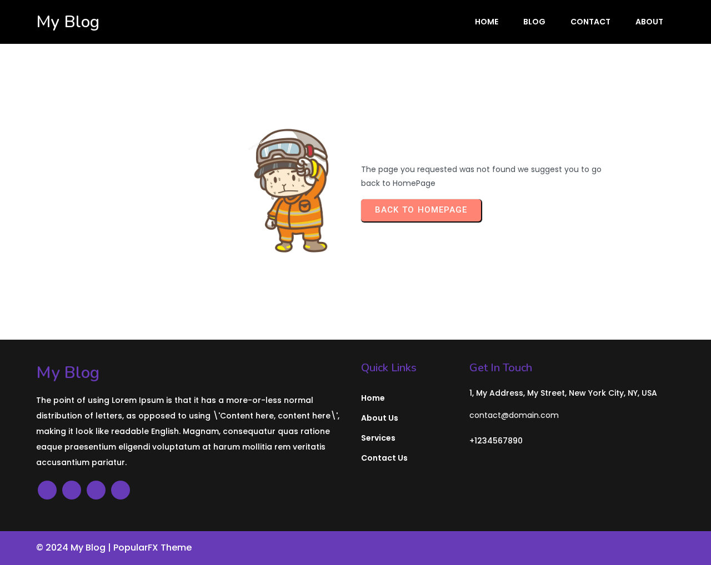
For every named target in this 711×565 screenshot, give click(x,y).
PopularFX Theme (152, 547)
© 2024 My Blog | (74, 547)
